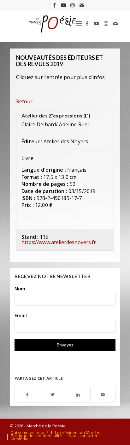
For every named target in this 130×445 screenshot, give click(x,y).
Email (21, 315)
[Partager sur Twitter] (52, 394)
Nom (20, 288)
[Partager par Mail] (103, 394)
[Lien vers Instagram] (72, 5)
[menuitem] (65, 23)
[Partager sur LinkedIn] (77, 394)
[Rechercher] (65, 23)
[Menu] (79, 23)
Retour (24, 101)
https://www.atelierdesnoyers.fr (58, 242)
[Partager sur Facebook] (27, 394)
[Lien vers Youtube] (63, 5)
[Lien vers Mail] (81, 5)
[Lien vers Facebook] (54, 5)
